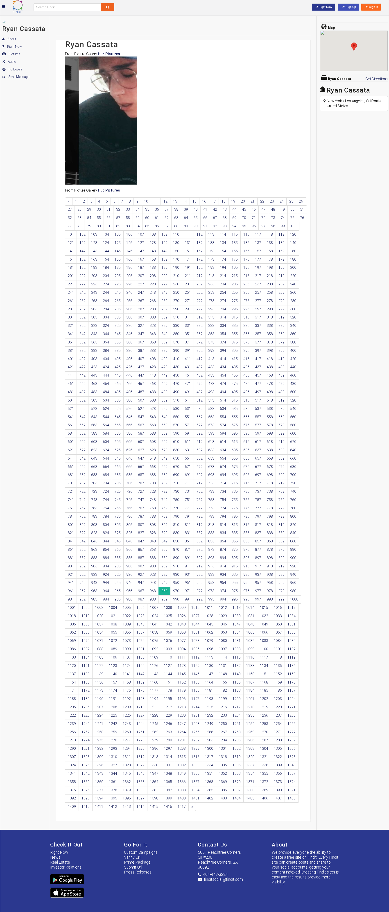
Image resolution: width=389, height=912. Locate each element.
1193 (140, 699)
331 (188, 325)
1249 (209, 724)
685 (118, 475)
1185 (264, 690)
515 (235, 400)
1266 (209, 732)
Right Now (14, 46)
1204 (291, 699)
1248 (195, 724)
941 (71, 582)
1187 (291, 690)
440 (293, 367)
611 (188, 442)
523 (94, 408)
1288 (278, 740)
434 (223, 367)
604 (106, 442)
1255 (291, 724)
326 (129, 325)
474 (223, 384)
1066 (264, 632)
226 (129, 284)
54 (89, 218)
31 (108, 209)
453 (211, 375)
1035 (72, 624)
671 (188, 467)
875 (235, 549)
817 (258, 525)
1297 (168, 748)
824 (106, 533)
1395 (113, 798)
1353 (237, 773)
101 (71, 234)
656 (246, 458)
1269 (250, 732)
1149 (237, 674)
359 (281, 334)
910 (176, 566)
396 (246, 350)
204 (106, 276)
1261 (140, 732)
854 (223, 541)
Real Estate (60, 862)
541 (71, 417)
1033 (278, 616)
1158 (127, 682)
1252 (250, 724)
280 (293, 301)
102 (82, 234)
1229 (168, 715)
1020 (99, 616)
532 (200, 408)
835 (235, 533)
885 (118, 558)
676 (246, 467)
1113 (209, 657)
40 (196, 209)
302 (82, 317)
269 (164, 301)
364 (106, 342)
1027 (195, 616)
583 (94, 433)
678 (270, 467)
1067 (278, 632)
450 (176, 375)
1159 (140, 682)
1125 (140, 666)
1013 (237, 607)
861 (71, 549)
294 (223, 309)
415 (235, 359)
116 (246, 234)
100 (293, 226)
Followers (15, 69)
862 (82, 549)
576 (246, 425)
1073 (127, 641)
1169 (278, 682)
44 (234, 209)
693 (211, 475)
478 (270, 384)
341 (71, 334)
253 (211, 292)
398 (270, 350)
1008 (168, 607)
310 (176, 317)
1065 (250, 632)
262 (82, 301)
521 (71, 408)
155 (235, 251)
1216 (223, 707)
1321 (264, 757)
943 (94, 582)
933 (211, 574)
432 (200, 367)
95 (244, 226)
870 (176, 549)
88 (176, 226)
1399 (168, 798)
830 (176, 533)
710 (176, 483)
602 (82, 442)
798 (270, 516)
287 (141, 309)
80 (99, 226)
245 (118, 292)
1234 (237, 715)
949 (164, 582)
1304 (264, 748)
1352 (223, 773)
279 (281, 301)
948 (153, 582)
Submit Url (133, 867)
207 (141, 276)
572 (200, 425)
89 (186, 226)
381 (71, 350)
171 (188, 259)
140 (293, 243)
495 (235, 392)
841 (71, 541)
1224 (99, 715)
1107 (127, 657)
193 (211, 267)
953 (211, 582)
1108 (140, 657)
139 (281, 243)
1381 (154, 790)
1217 (237, 707)
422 (82, 367)
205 (118, 276)
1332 (182, 765)
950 (176, 582)
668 (153, 467)
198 (270, 267)
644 (106, 458)
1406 (264, 798)
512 (200, 400)
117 (258, 234)
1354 (250, 773)
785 (118, 516)
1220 (278, 707)
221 (71, 284)
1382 (168, 790)
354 (223, 334)
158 (270, 251)
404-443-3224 (215, 874)
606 (129, 442)
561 (71, 425)
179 (281, 259)
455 (235, 375)
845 (118, 541)
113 (211, 234)
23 (272, 201)
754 (223, 500)
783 (94, 516)
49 (283, 209)
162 (82, 259)
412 (200, 359)
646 (129, 458)
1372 (264, 782)
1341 (72, 773)
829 (164, 533)
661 (71, 467)
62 (167, 218)
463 (94, 384)
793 (211, 516)
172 (200, 259)
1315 (182, 757)
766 (129, 508)
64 (186, 218)
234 (223, 284)
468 (153, 384)
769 (164, 508)
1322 (278, 757)
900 (293, 558)
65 (196, 218)
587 (141, 433)
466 (129, 384)
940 (293, 574)
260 (293, 292)
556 (246, 417)
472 (200, 384)
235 (235, 284)
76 (302, 218)
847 (141, 541)
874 (223, 549)
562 (82, 425)
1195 (168, 699)
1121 (85, 666)
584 (106, 433)
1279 (154, 740)
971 (188, 591)
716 (246, 483)
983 (94, 599)
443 (94, 375)
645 (118, 458)
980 (293, 591)
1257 (85, 732)
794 (223, 516)
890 (176, 558)
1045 (209, 624)
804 (106, 525)
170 (176, 259)
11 (156, 201)
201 (71, 276)
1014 (250, 607)
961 (71, 591)
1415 (154, 806)
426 (129, 367)
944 (106, 582)
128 (153, 243)
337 (258, 325)
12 (165, 201)
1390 (278, 790)
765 (118, 508)
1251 (237, 724)
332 (200, 325)
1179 (182, 690)
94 (234, 226)
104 (106, 234)
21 (253, 201)
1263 (168, 732)
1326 (99, 765)
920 (293, 566)
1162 (182, 682)
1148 (223, 674)
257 (258, 292)
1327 (113, 765)
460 (293, 375)
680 (293, 467)
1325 (85, 765)
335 (235, 325)
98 (273, 226)
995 (235, 599)
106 (129, 234)
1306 (291, 748)
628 (153, 450)
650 (176, 458)
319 (281, 317)
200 (293, 267)
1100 (264, 649)
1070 (85, 641)
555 (235, 417)
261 (71, 301)
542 (82, 417)
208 (153, 276)
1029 (223, 616)
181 (71, 267)
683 (94, 475)
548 (153, 417)
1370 (237, 782)
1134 (264, 666)
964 (106, 591)
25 (291, 201)
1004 (113, 607)
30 (99, 209)
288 (153, 309)
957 (258, 582)
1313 (154, 757)
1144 (168, 674)
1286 (250, 740)
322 (82, 325)
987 (141, 599)
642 (82, 458)
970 (176, 591)
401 (71, 359)
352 (200, 334)
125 (118, 243)
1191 (113, 699)
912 (200, 566)
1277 (127, 740)
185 (118, 267)
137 (258, 243)
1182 (223, 690)
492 (200, 392)
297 (258, 309)
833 (211, 533)
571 (188, 425)
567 (141, 425)
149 (164, 251)
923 (94, 574)
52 (70, 218)
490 (176, 392)
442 (82, 375)
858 (270, 541)
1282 (195, 740)
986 (129, 599)
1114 (223, 657)
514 (223, 400)
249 (164, 292)
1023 (140, 616)
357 (258, 334)
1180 (195, 690)
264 (106, 301)
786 (129, 516)
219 (281, 276)
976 (246, 591)
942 (82, 582)
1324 (72, 765)
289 (164, 309)
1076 (168, 641)
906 (129, 566)
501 (71, 400)
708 (153, 483)
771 (188, 508)
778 (270, 508)
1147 (209, 674)
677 (258, 467)
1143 (154, 674)
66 (205, 218)
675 (235, 467)
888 (153, 558)
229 (164, 284)
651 (188, 458)
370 (176, 342)
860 (293, 541)
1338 (264, 765)
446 (129, 375)
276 (246, 301)
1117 (264, 657)
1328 (127, 765)
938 (270, 574)
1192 (127, 699)
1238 (291, 715)
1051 (291, 624)
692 (200, 475)
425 (118, 367)
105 (118, 234)
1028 (209, 616)
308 (153, 317)
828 (153, 533)
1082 (250, 641)
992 (200, 599)
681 (71, 475)
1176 (140, 690)
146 (129, 251)
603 (94, 442)
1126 (154, 666)
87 (167, 226)
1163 (195, 682)
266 (129, 301)
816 (246, 525)
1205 (72, 707)
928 (153, 574)
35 (147, 209)
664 (106, 467)
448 (153, 375)
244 (106, 292)
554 (223, 417)
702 (82, 483)
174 (223, 259)
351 (188, 334)
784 (106, 516)
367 (141, 342)
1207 (99, 707)
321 (71, 325)
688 (153, 475)
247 (141, 292)
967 (141, 591)
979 (281, 591)
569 (164, 425)
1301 (223, 748)
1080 (223, 641)
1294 (127, 748)
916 (246, 566)
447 (141, 375)
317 (258, 317)
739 (281, 491)
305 (118, 317)
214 (223, 276)
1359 (85, 782)
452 (200, 375)
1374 (291, 782)
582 (82, 433)
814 (223, 525)
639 (281, 450)
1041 (154, 624)
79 (89, 226)
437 (258, 367)
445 (118, 375)
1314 (168, 757)
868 (153, 549)
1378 (113, 790)
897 (258, 558)
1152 (278, 674)
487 (141, 392)
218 (270, 276)
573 (211, 425)
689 (164, 475)
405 (118, 359)
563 (94, 425)
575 (235, 425)
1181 (209, 690)
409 (164, 359)
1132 (237, 666)
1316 (195, 757)
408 (153, 359)
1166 (237, 682)
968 (153, 591)
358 (270, 334)
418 (270, 359)
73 (273, 218)
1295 (140, 748)
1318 (223, 757)
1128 (182, 666)
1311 (127, 757)
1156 (99, 682)
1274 (85, 740)
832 (200, 533)
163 (94, 259)
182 (82, 267)
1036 (85, 624)
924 (106, 574)
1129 (195, 666)
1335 (223, 765)
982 (82, 599)
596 (246, 433)
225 (118, 284)
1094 (182, 649)
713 (211, 483)
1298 (182, 748)
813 (211, 525)
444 (106, 375)
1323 (291, 757)
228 (153, 284)
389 (164, 350)
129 (164, 243)
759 (281, 500)
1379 (127, 790)
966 (129, 591)
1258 (99, 732)
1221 (291, 707)
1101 (278, 649)
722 (82, 491)
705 (118, 483)
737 (258, 491)
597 (258, 433)
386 (129, 350)
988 (153, 599)
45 (244, 209)
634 (223, 450)
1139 (99, 674)
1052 (72, 632)
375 (235, 342)
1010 (195, 607)
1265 (195, 732)
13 (175, 201)
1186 (278, 690)
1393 (85, 798)
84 (138, 226)
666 (129, 467)
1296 (154, 748)
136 (246, 243)
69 (234, 218)
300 (293, 309)
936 (246, 574)
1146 (195, 674)
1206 (85, 707)
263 (94, 301)
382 (82, 350)
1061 (195, 632)
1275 (99, 740)
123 (94, 243)
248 (153, 292)
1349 (182, 773)
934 (223, 574)
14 (185, 201)
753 (211, 500)
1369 (223, 782)
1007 (154, 607)
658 (270, 458)
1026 (182, 616)
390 (176, 350)
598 (270, 433)
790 (176, 516)
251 (188, 292)
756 (246, 500)
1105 (99, 657)
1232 (209, 715)
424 (106, 367)
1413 (127, 806)
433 (211, 367)
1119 (291, 657)
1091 (140, 649)
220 (293, 276)
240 (293, 284)
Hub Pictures (109, 54)
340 (293, 325)
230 (176, 284)
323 (94, 325)
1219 (264, 707)
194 (223, 267)
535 (235, 408)
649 (164, 458)
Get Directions (376, 79)
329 (164, 325)
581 (71, 433)
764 (106, 508)
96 (254, 226)
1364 (154, 782)
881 (71, 558)
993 (211, 599)
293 (211, 309)
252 (200, 292)
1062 (209, 632)
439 (281, 367)
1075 (154, 641)
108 (153, 234)
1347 (154, 773)
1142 (140, 674)
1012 (223, 607)
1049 (264, 624)
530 (176, 408)
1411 (99, 806)
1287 (264, 740)
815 (235, 525)
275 (235, 301)
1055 (113, 632)
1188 (72, 699)
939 (281, 574)
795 (235, 516)
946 (129, 582)
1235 (250, 715)
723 (94, 491)
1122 (99, 666)
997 (258, 599)
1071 (99, 641)
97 (263, 226)
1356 (278, 773)
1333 (195, 765)
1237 (278, 715)
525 (118, 408)
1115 (237, 657)
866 (129, 549)
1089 (113, 649)
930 (176, 574)
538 (270, 408)
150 (176, 251)
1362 (127, 782)
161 (71, 259)
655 (235, 458)
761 (71, 508)
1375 (72, 790)
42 (215, 209)
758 (270, 500)
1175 (127, 690)
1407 (278, 798)
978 (270, 591)
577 (258, 425)
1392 (72, 798)
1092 (154, 649)
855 (235, 541)
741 (71, 500)
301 (71, 317)
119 (281, 234)
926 (129, 574)
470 (176, 384)
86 (157, 226)
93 (225, 226)
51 (302, 209)
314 (223, 317)
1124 (127, 666)
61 (157, 218)
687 (141, 475)
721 (71, 491)
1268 (237, 732)
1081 (237, 641)
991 (188, 599)
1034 (291, 616)
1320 (250, 757)
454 (223, 375)
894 (223, 558)
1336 (237, 765)
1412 (113, 806)
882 (82, 558)
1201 (250, 699)
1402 (209, 798)
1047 (237, 624)
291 (188, 309)
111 (188, 234)
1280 (168, 740)
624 (106, 450)
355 (235, 334)
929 (164, 574)
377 (258, 342)
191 (188, 267)
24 (282, 201)
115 (235, 234)
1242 (113, 724)
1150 (250, 674)
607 (141, 442)
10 (146, 201)
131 (188, 243)
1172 (85, 690)
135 (235, 243)
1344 (113, 773)
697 (258, 475)
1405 (250, 798)
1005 (127, 607)
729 (164, 491)
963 (94, 591)
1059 (168, 632)
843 (94, 541)
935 (235, 574)
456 (246, 375)
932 (200, 574)
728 (153, 491)
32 (118, 209)
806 (129, 525)
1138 (85, 674)
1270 (264, 732)
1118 (278, 657)
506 (129, 400)
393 (211, 350)
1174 (113, 690)
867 (141, 549)
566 (129, 425)
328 (153, 325)
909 (164, 566)
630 (176, 450)
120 (293, 234)
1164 (209, 682)
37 (167, 209)
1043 (182, 624)
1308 (85, 757)
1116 (250, 657)
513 (211, 400)
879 (281, 549)
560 (293, 417)
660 (293, 458)
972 (200, 591)
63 (176, 218)
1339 (278, 765)
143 (94, 251)
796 (246, 516)
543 (94, 417)
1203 (278, 699)
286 (129, 309)
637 (258, 450)
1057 (140, 632)
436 (246, 367)
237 (258, 284)
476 (246, 384)
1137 (72, 674)
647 (141, 458)
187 (141, 267)
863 (94, 549)
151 (188, 251)
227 (141, 284)
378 (270, 342)
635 (235, 450)
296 (246, 309)
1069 (72, 641)
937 (258, 574)
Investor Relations (65, 867)
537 (258, 408)
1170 (291, 682)
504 (106, 400)
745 (118, 500)
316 (246, 317)
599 (281, 433)
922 (82, 574)
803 (94, 525)
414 (223, 359)
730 (176, 491)
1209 (127, 707)
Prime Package (137, 862)
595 (235, 433)
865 (118, 549)
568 (153, 425)
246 (129, 292)
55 (99, 218)
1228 (154, 715)
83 (128, 226)
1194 (154, 699)
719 (281, 483)
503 (94, 400)
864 (106, 549)
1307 (72, 757)
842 (82, 541)
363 (94, 342)
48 (273, 209)
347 (141, 334)
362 (82, 342)
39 (186, 209)
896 (246, 558)
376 (246, 342)
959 (281, 582)
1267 (223, 732)
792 (200, 516)
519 (281, 400)
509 (164, 400)
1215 (209, 707)
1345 (127, 773)
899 (281, 558)
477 (258, 384)
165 (118, 259)
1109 (154, 657)
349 (164, 334)
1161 (168, 682)
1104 (85, 657)
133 (211, 243)
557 (258, 417)
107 (141, 234)
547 (141, 417)
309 (164, 317)
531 (188, 408)
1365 (168, 782)
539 (281, 408)
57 (118, 218)
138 (270, 243)
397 (258, 350)
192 (200, 267)
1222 (72, 715)
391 (188, 350)
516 (246, 400)
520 (293, 400)
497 (258, 392)
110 (176, 234)
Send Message (18, 77)
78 (79, 226)
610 (176, 442)
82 (118, 226)
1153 (291, 674)
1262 (154, 732)
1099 (250, 649)
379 (281, 342)
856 (246, 541)
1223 (85, 715)
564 (106, 425)
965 (118, 591)
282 (82, 309)
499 (281, 392)
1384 (195, 790)
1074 (140, 641)
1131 (223, 666)
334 (223, 325)
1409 (72, 806)
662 (82, 467)
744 (106, 500)
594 (223, 433)
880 (293, 549)
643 (94, 458)
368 (153, 342)
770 (176, 508)
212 (200, 276)
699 (281, 475)
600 (293, 433)
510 (176, 400)
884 (106, 558)
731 (188, 491)
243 (94, 292)
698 (270, 475)
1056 (127, 632)
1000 (294, 599)
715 (235, 483)
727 (141, 491)
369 (164, 342)
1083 (264, 641)
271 (188, 301)
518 (270, 400)
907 (141, 566)
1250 (223, 724)
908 (153, 566)
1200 (237, 699)
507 (141, 400)
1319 (237, 757)
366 (129, 342)
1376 (85, 790)
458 (270, 375)
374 (223, 342)
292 (200, 309)
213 (211, 276)
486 (129, 392)
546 (129, 417)
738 (270, 491)
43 (225, 209)
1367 (195, 782)
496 (246, 392)
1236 (264, 715)
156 (246, 251)
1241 (99, 724)
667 (141, 467)
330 (176, 325)
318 (270, 317)
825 (118, 533)
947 (141, 582)
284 (106, 309)
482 (82, 392)
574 (223, 425)
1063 (223, 632)
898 (270, 558)
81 (108, 226)
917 (258, 566)
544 (106, 417)
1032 (264, 616)
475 (235, 384)
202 (82, 276)
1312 (140, 757)
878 (270, 549)
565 (118, 425)
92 (215, 226)
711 (188, 483)
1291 (85, 748)
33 (128, 209)
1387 (237, 790)
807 (141, 525)
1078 (195, 641)
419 (281, 359)
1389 (264, 790)
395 (235, 350)
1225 (113, 715)
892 (200, 558)
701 (71, 483)
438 (270, 367)
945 (118, 582)
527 (141, 408)
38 (176, 209)
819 (281, 525)
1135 (278, 666)
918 (270, 566)
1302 (237, 748)
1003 (99, 607)
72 (263, 218)
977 (258, 591)
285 (118, 309)
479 (281, 384)
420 (293, 359)
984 (106, 599)
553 (211, 417)
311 (188, 317)
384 (106, 350)
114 (223, 234)
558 (270, 417)
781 (71, 516)
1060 (182, 632)
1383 (182, 790)
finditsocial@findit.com (223, 879)
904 (106, 566)
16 (204, 201)
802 (82, 525)
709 (164, 483)
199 (281, 267)
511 (188, 400)
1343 (99, 773)
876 (246, 549)
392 (200, 350)
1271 (278, 732)
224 (106, 284)
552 (200, 417)
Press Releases (138, 872)
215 (235, 276)
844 (106, 541)
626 (129, 450)
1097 (223, 649)
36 (157, 209)
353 (211, 334)
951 (188, 582)
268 (153, 301)
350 (176, 334)
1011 (209, 607)
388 (153, 350)
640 (293, 450)
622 (82, 450)
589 (164, 433)
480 (293, 384)
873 (211, 549)
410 (176, 359)
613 (211, 442)
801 (71, 525)
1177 (154, 690)
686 (129, 475)
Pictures (14, 54)
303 (94, 317)
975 (235, 591)
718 (270, 483)
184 (106, 267)
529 (164, 408)
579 (281, 425)
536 (246, 408)
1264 (182, 732)
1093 (168, 649)
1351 (209, 773)
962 (82, 591)
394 (223, 350)
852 (200, 541)
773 (211, 508)
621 (71, 450)
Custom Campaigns (141, 852)
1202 (264, 699)
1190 (99, 699)
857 (258, 541)
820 (293, 525)
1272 (291, 732)
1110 (168, 657)
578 (270, 425)
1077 (182, 641)
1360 (99, 782)
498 (270, 392)
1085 (291, 641)
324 (106, 325)
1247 (182, 724)
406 (129, 359)
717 (258, 483)
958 (270, 582)
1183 (237, 690)
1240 (85, 724)
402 (82, 359)
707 (141, 483)
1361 (113, 782)
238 (270, 284)
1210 (140, 707)
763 (94, 508)
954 (223, 582)
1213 (182, 707)
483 (94, 392)
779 (281, 508)
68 (225, 218)
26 (301, 201)
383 (94, 350)
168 (153, 259)
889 (164, 558)
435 (235, 367)
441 (71, 375)
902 (82, 566)
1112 (195, 657)
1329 (140, 765)
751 (188, 500)
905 (118, 566)
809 (164, 525)
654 (223, 458)
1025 (168, 616)
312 (200, 317)
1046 (223, 624)
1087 (85, 649)
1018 (72, 616)
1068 (291, 632)
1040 (140, 624)
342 (82, 334)
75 (292, 218)
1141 (127, 674)
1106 (113, 657)
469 (164, 384)
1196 (182, 699)
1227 (140, 715)
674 (223, 467)
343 (94, 334)
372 (200, 342)
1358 (72, 782)
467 (141, 384)
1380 (140, 790)
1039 (127, 624)
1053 (85, 632)
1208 (113, 707)
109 (164, 234)
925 (118, 574)
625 (118, 450)
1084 (278, 641)
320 (293, 317)
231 (188, 284)
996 (246, 599)
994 (223, 599)
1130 (209, 666)
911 (188, 566)
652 (200, 458)
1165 (223, 682)
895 (235, 558)
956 (246, 582)
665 (118, 467)
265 (118, 301)
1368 (209, 782)
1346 (140, 773)
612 (200, 442)
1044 (195, 624)
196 (246, 267)
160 (293, 251)
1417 (182, 806)
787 (141, 516)
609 (164, 442)
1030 (237, 616)
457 (258, 375)
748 (153, 500)
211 (188, 276)
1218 (250, 707)
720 (293, 483)
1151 (264, 674)
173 (211, 259)
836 (246, 533)
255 (235, 292)
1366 (182, 782)
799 (281, 516)
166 (129, 259)
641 (71, 458)
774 (223, 508)
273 (211, 301)
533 (211, 408)
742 (82, 500)
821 (71, 533)
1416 (168, 806)
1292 (99, 748)
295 (235, 309)
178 (270, 259)
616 (246, 442)
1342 (85, 773)
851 (188, 541)
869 (164, 549)
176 (246, 259)
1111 (182, 657)
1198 (209, 699)
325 (118, 325)
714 (223, 483)
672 (200, 467)
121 (71, 243)
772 (200, 508)
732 (200, 491)
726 (129, 491)
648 (153, 458)
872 (200, 549)
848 (153, 541)
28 (79, 209)
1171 (72, 690)
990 (176, 599)
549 (164, 417)
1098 (237, 649)
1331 (168, 765)
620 (293, 442)
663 (94, 467)
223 (94, 284)
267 (141, 301)
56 (108, 218)
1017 (291, 607)
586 (129, 433)
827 (141, 533)
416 (246, 359)
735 (235, 491)
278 (270, 301)
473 (211, 384)
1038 (113, 624)
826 (129, 533)
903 (94, 566)
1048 (250, 624)
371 (188, 342)
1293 (113, 748)
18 (224, 201)
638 (270, 450)
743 (94, 500)
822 (82, 533)
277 (258, 301)
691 (188, 475)
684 (106, 475)
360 (293, 334)
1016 (278, 607)
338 (270, 325)
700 (293, 475)
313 (211, 317)
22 (262, 201)
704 (106, 483)
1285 (237, 740)
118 (270, 234)
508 (153, 400)
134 (223, 243)
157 (258, 251)
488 (153, 392)
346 (129, 334)
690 (176, 475)
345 (118, 334)
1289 (291, 740)
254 (223, 292)
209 (164, 276)
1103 (72, 657)
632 (200, 450)
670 (176, 467)
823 (94, 533)
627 (141, 450)
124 (106, 243)
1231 (195, 715)
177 (258, 259)
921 (71, 574)
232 (200, 284)
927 (141, 574)
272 (200, 301)
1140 (113, 674)
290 (176, 309)
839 (281, 533)
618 (270, 442)
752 (200, 500)
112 (200, 234)
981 (71, 599)
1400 (182, 798)
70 (244, 218)
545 (118, 417)
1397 (140, 798)
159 (281, 251)
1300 (209, 748)
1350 (195, 773)
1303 (250, 748)
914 (223, 566)
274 (223, 301)
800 (293, 516)
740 (293, 491)
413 (211, 359)
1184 (250, 690)
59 (138, 218)
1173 (99, 690)
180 (293, 259)
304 (106, 317)
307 (141, 317)
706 (129, 483)
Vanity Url (132, 857)
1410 (85, 806)
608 (153, 442)
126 (129, 243)
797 (258, 516)
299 (281, 309)
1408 (291, 798)
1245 (154, 724)
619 (281, 442)
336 (246, 325)
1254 (278, 724)
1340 (291, 765)
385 (118, 350)
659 (281, 458)
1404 (237, 798)
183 (94, 267)
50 (292, 209)
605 (118, 442)
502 (82, 400)
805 (118, 525)
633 (211, 450)
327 (141, 325)
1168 (264, 682)
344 (106, 334)
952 (200, 582)
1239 (72, 724)
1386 (223, 790)
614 (223, 442)
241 (71, 292)
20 (243, 201)
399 (281, 350)
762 (82, 508)
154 (223, 251)
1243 (127, 724)
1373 (278, 782)
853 (211, 541)
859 (281, 541)
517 (258, 400)
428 (153, 367)
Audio (11, 61)
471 (188, 384)
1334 (209, 765)
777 (258, 508)
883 (94, 558)
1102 (291, 649)
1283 (209, 740)
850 (176, 541)
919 (281, 566)
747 (141, 500)
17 (214, 201)
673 (211, 467)
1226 (127, 715)
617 (258, 442)
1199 (223, 699)
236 (246, 284)
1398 (154, 798)
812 (200, 525)
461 (71, 384)
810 (176, 525)
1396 (127, 798)
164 (106, 259)
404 (106, 359)
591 (188, 433)
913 (211, 566)
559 (281, 417)
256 (246, 292)
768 (153, 508)
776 (246, 508)
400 (293, 350)
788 (153, 516)
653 (211, 458)
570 (176, 425)
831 (188, 533)
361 (71, 342)
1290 (72, 748)
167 (141, 259)
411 (188, 359)
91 (205, 226)
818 (270, 525)
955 (235, 582)
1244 (140, 724)
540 (293, 408)
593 (211, 433)
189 (164, 267)
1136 (291, 666)
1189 (85, 699)
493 (211, 392)
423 (94, 367)
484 (106, 392)
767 (141, 508)
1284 (223, 740)
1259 (113, 732)
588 (153, 433)
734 (223, 491)
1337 (250, 765)
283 (94, 309)
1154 (72, 682)
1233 (223, 715)
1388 (250, 790)
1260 (127, 732)
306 (129, 317)
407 (141, 359)
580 (293, 425)
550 (176, 417)
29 (89, 209)
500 (293, 392)
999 (281, 599)
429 (164, 367)
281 (71, 309)
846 (129, 541)
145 (118, 251)
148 (153, 251)
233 (211, 284)
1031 (250, 616)
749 (164, 500)
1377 (99, 790)
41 (205, 209)
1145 (182, 674)
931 (188, 574)
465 (118, 384)
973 (211, 591)
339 (281, 325)
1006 (140, 607)
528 (153, 408)
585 (118, 433)
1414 (140, 806)
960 (293, 582)
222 (82, 284)
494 (223, 392)
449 (164, 375)
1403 (223, 798)
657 (258, 458)
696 (246, 475)
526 (129, 408)
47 (263, 209)
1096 (209, 649)
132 (200, 243)
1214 (195, 707)
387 (141, 350)
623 (94, 450)
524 (106, 408)
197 (258, 267)
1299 (195, 748)
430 (176, 367)
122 (82, 243)
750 (176, 500)
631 (188, 450)
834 (223, 533)
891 (188, 558)
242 (82, 292)
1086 (72, 649)
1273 (72, 740)
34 (138, 209)
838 (270, 533)
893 (211, 558)
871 (188, 549)
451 (188, 375)
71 (254, 218)
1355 (264, 773)
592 (200, 433)
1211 (154, 707)
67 (215, 218)
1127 (168, 666)
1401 (195, 798)
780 (293, 508)
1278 (140, 740)
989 (164, 599)
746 (129, 500)
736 (246, 491)
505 (118, 400)
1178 (168, 690)
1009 (182, 607)
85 (147, 226)
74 (283, 218)
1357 (291, 773)
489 (164, 392)
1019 (85, 616)
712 (200, 483)
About (11, 39)
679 (281, 467)
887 (141, 558)
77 (70, 226)
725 (118, 491)
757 (258, 500)
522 (82, 408)
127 (141, 243)
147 (141, 251)
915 (235, 566)
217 (258, 276)
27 (70, 209)
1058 (154, 632)
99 (283, 226)
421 (71, 367)
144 (106, 251)
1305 (278, 748)
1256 (72, 732)
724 (106, 491)
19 (233, 201)
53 (79, 218)
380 (293, 342)
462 (82, 384)
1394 (99, 798)
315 (235, 317)
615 (235, 442)
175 (235, 259)
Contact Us (212, 845)
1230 (182, 715)
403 (94, 359)
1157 (113, 682)
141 (71, 251)
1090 (127, 649)
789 (164, 516)
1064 (237, 632)
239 (281, 284)
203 (94, 276)
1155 (85, 682)
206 (129, 276)
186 (129, 267)
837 (258, 533)
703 (94, 483)
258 (270, 292)
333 (211, 325)
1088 (99, 649)
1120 (72, 666)
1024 (154, 616)
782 (82, 516)
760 (293, 500)
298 (270, 309)
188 (153, 267)
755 (235, 500)
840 (293, 533)
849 (164, 541)
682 (82, 475)
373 (211, 342)
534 (223, 408)
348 (153, 334)
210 (176, 276)
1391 (291, 790)
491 (188, 392)
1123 (113, 666)
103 (94, 234)
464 (106, 384)
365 (118, 342)
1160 (154, 682)
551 (188, 417)
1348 (168, 773)
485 (118, 392)
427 (141, 367)
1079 (209, 641)
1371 (250, 782)
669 (164, 467)
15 (194, 201)
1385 (209, 790)
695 (235, 475)
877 (258, 549)
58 (128, 218)
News (55, 857)
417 (258, 359)
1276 (113, 740)
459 (281, 375)
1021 (113, 616)
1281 (182, 740)
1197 (195, 699)
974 (223, 591)
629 (164, 450)
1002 (85, 607)
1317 (209, 757)
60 (147, 218)
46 (254, 209)
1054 (99, 632)
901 (71, 566)
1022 (127, 616)
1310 (113, 757)
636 (246, 450)
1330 (154, 765)
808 (153, 525)
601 (71, 442)
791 (188, 516)
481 (71, 392)
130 (176, 243)
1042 (168, 624)
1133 (250, 666)
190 (176, 267)
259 (281, 292)
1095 (195, 649)
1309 (99, 757)
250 (176, 292)
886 (129, 558)
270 (176, 301)
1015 (264, 607)
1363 (140, 782)
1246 (168, 724)
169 (164, 259)
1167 (250, 682)
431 (188, 367)
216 (246, 276)
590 (176, 433)
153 (211, 251)
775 (235, 508)
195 (235, 267)
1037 (99, 624)
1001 (72, 607)
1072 (113, 641)
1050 (278, 624)
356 (246, 334)
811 (188, 525)
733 (211, 491)
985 (118, 599)
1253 (264, 724)
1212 (168, 707)
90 (196, 226)
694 (223, 475)
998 (270, 599)
